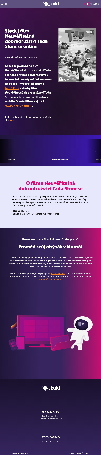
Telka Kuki (94, 4)
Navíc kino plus (58, 273)
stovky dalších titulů (18, 106)
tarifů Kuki (12, 88)
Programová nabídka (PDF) (50, 419)
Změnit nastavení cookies (78, 453)
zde (12, 120)
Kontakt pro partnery (50, 441)
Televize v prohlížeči (50, 416)
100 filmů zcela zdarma (50, 279)
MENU (6, 4)
